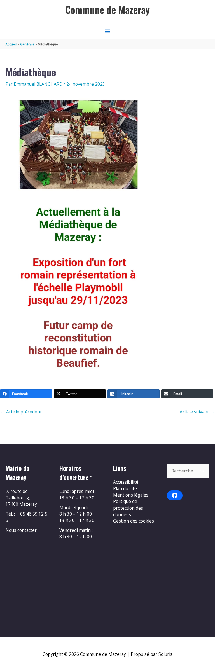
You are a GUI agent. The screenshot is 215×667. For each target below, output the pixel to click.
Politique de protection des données (128, 508)
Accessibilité (125, 482)
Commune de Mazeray (107, 10)
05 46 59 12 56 (26, 517)
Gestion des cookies (133, 521)
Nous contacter (21, 530)
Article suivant (197, 412)
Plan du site (125, 488)
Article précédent (21, 412)
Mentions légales (130, 495)
